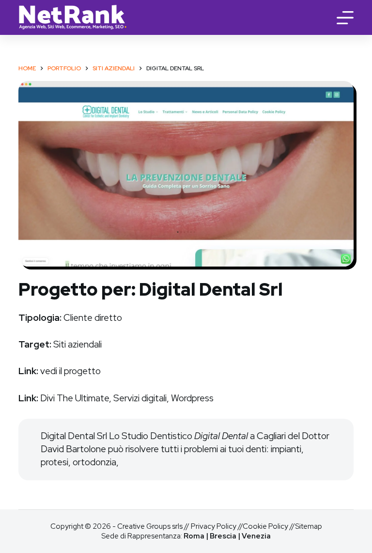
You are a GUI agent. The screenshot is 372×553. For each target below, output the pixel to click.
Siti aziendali (77, 344)
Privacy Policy (213, 526)
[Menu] (345, 17)
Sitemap (308, 526)
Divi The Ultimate (74, 398)
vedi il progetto (70, 371)
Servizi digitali (140, 398)
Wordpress (192, 398)
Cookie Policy (265, 526)
